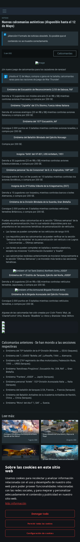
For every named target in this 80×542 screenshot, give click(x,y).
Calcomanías (64, 53)
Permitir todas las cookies (40, 523)
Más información (15, 503)
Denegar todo (40, 513)
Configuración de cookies (40, 533)
